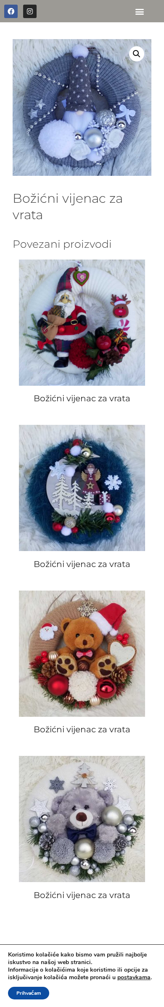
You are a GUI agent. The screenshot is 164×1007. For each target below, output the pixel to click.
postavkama (134, 977)
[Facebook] (11, 11)
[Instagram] (30, 11)
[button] (140, 11)
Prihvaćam (28, 993)
